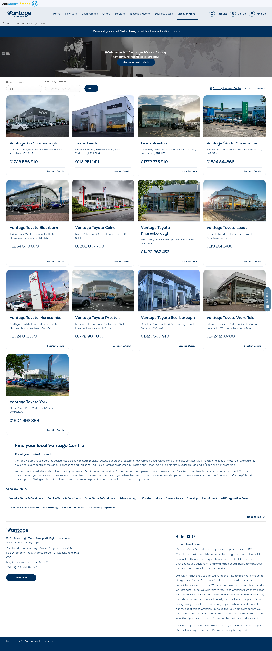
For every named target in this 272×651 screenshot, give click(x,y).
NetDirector (13, 641)
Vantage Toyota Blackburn (34, 227)
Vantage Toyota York (28, 401)
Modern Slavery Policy (169, 498)
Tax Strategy (50, 507)
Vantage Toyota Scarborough (168, 317)
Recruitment (209, 498)
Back (7, 23)
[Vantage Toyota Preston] (103, 290)
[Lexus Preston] (169, 116)
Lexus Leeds (86, 143)
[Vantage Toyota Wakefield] (234, 290)
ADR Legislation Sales (234, 498)
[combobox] (24, 88)
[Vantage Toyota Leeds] (234, 200)
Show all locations (255, 88)
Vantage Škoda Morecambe (232, 143)
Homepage (32, 23)
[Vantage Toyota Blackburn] (37, 200)
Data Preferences (73, 507)
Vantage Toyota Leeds (227, 227)
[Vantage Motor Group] (18, 14)
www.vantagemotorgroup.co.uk (25, 542)
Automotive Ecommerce (39, 641)
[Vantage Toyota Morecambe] (37, 290)
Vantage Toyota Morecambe (35, 317)
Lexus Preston (154, 143)
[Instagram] (193, 536)
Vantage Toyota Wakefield (231, 317)
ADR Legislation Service (24, 507)
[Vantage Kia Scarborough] (37, 116)
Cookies (147, 498)
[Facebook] (177, 536)
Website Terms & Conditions (26, 498)
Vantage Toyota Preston (97, 317)
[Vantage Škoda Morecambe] (234, 116)
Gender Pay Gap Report (102, 507)
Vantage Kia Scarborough (33, 143)
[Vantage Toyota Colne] (103, 200)
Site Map (192, 498)
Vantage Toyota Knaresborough (155, 230)
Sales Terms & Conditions (100, 498)
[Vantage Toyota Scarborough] (169, 290)
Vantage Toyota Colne (95, 227)
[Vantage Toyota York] (37, 375)
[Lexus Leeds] (103, 116)
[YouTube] (188, 536)
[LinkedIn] (182, 536)
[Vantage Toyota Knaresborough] (169, 200)
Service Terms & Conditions (64, 498)
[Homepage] (17, 532)
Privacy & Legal (128, 498)
